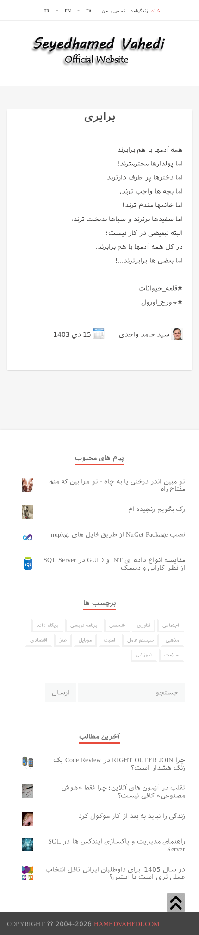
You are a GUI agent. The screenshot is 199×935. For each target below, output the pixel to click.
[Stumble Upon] (108, 362)
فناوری (143, 625)
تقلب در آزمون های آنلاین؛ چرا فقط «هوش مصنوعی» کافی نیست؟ (123, 791)
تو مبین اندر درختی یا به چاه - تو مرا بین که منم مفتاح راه (117, 485)
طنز (63, 640)
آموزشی (144, 654)
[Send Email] (62, 362)
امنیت (109, 640)
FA (88, 10)
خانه (155, 10)
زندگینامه (139, 10)
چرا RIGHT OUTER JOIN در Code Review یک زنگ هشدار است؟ (119, 763)
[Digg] (43, 362)
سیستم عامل (140, 640)
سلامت (171, 654)
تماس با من (113, 10)
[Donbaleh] (52, 362)
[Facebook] (71, 362)
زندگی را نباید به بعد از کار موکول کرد (131, 816)
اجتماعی (170, 625)
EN (67, 10)
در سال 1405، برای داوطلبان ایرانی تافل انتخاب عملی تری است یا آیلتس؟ (115, 873)
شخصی (117, 625)
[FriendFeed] (80, 362)
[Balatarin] (15, 362)
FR (46, 10)
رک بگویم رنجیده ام (156, 509)
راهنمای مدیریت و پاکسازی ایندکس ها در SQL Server (116, 845)
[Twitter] (118, 362)
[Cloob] (24, 362)
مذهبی (172, 640)
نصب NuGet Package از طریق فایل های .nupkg (118, 534)
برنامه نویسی (83, 625)
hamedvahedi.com (127, 924)
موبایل (85, 640)
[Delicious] (33, 362)
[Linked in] (99, 362)
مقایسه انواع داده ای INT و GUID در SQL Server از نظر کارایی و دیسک (114, 563)
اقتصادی (38, 640)
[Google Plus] (90, 362)
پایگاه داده (47, 625)
